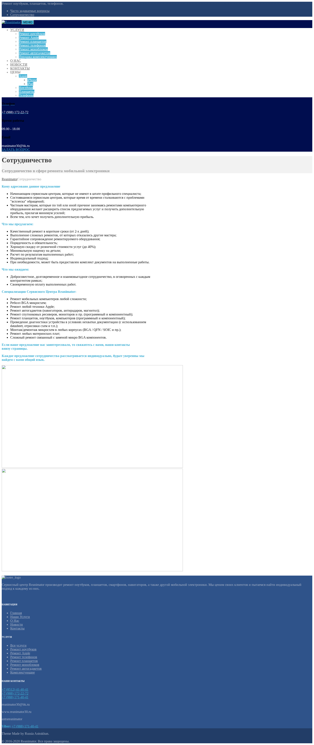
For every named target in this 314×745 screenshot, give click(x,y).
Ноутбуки (26, 87)
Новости (16, 624)
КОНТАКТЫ (20, 68)
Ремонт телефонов (32, 45)
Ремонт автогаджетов (34, 53)
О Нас (14, 620)
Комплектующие (22, 672)
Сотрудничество (22, 14)
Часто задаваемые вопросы (30, 11)
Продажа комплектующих (38, 57)
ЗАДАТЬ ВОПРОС (16, 149)
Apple (23, 76)
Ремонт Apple (29, 37)
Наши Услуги (20, 617)
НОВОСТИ (18, 64)
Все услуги (18, 645)
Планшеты (26, 91)
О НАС (15, 60)
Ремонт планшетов (32, 41)
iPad (30, 84)
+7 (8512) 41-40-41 (15, 689)
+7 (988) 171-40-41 (15, 697)
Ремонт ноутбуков (32, 34)
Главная (16, 613)
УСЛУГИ (17, 30)
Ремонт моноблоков (33, 49)
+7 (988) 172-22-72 (15, 693)
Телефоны (26, 95)
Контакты (17, 628)
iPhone (32, 80)
